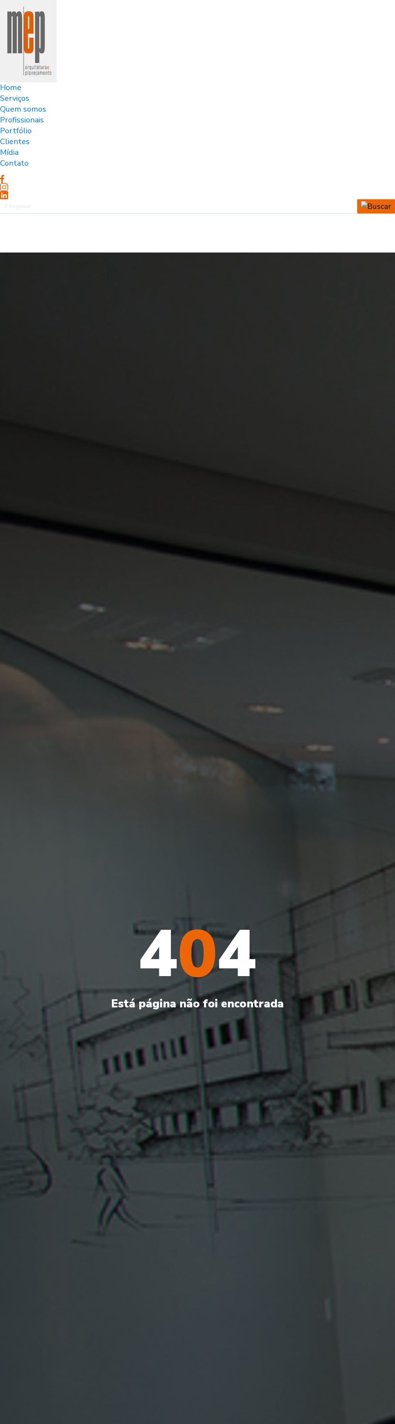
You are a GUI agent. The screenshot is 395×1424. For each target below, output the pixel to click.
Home (10, 87)
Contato (14, 163)
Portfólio (16, 130)
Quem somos (23, 109)
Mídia (9, 152)
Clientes (15, 141)
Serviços (14, 98)
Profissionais (22, 120)
